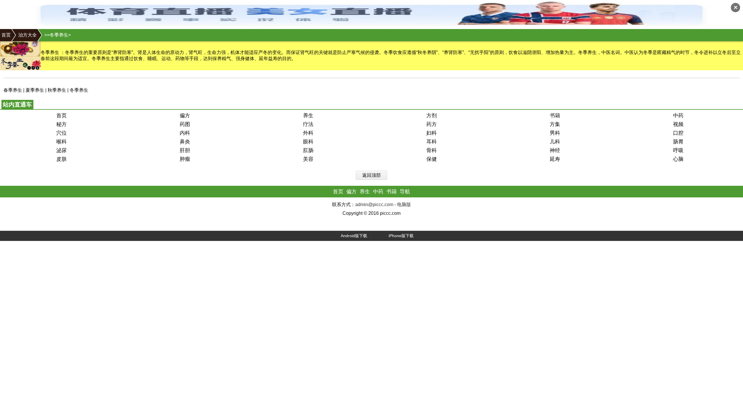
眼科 (308, 142)
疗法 (308, 124)
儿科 (555, 142)
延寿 (555, 159)
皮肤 (61, 159)
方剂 (431, 115)
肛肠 (308, 150)
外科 (308, 133)
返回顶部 (371, 175)
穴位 (61, 133)
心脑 (678, 159)
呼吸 (678, 150)
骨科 (431, 150)
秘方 (61, 124)
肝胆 (185, 150)
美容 (308, 159)
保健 (431, 159)
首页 (6, 35)
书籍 (555, 115)
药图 (185, 124)
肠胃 (678, 142)
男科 (555, 133)
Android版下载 (354, 235)
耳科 (431, 142)
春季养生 (12, 90)
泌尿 (61, 150)
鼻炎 (185, 142)
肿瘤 (185, 159)
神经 (555, 150)
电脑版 (404, 204)
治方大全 (27, 35)
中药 (678, 115)
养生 (308, 115)
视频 (678, 124)
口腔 (678, 133)
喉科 (61, 142)
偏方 (185, 115)
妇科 (431, 133)
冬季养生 (79, 90)
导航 (405, 191)
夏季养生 (35, 90)
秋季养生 (57, 90)
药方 (431, 124)
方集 (555, 124)
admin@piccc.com (374, 204)
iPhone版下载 (401, 235)
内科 (185, 133)
